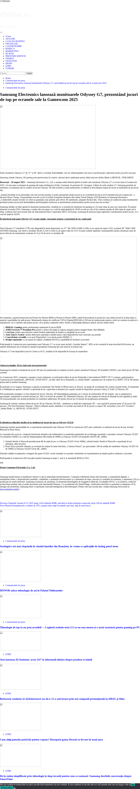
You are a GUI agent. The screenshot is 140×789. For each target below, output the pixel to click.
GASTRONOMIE (13, 46)
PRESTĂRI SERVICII (15, 56)
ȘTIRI (8, 66)
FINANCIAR (11, 44)
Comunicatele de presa (15, 88)
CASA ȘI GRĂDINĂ (15, 41)
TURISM (9, 68)
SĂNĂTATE (11, 61)
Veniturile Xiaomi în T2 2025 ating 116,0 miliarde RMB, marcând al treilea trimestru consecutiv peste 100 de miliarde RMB (57, 503)
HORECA (10, 48)
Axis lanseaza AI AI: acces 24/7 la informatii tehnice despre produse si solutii (46, 659)
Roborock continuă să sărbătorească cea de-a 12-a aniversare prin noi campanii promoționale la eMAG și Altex (62, 698)
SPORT (8, 63)
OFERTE (9, 58)
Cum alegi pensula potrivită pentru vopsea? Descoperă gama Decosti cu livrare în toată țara (51, 739)
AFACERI (10, 39)
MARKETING (12, 51)
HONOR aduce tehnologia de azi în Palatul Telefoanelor (31, 590)
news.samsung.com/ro (9, 489)
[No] (14, 788)
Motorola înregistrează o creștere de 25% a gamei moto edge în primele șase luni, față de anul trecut (45, 505)
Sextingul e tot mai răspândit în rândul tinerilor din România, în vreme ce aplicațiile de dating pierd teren (59, 546)
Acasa (8, 36)
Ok (133, 785)
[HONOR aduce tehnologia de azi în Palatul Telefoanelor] (20, 580)
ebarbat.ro (15, 14)
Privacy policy (6, 788)
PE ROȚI (9, 53)
